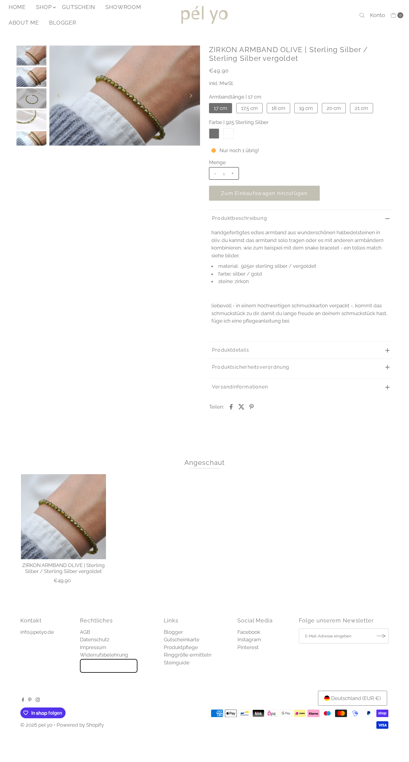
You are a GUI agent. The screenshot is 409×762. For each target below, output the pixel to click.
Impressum (93, 647)
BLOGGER (62, 22)
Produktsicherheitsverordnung (251, 367)
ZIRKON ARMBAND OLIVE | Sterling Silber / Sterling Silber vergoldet (63, 568)
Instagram (249, 639)
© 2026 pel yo (36, 725)
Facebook (248, 632)
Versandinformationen (240, 387)
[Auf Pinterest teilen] (251, 406)
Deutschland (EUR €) (356, 698)
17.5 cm (249, 108)
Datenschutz (94, 639)
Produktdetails (230, 350)
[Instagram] (38, 700)
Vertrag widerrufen (109, 666)
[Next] (190, 95)
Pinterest (248, 647)
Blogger (173, 632)
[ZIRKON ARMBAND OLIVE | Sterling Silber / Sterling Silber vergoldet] (63, 516)
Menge (217, 162)
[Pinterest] (29, 700)
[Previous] (59, 95)
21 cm (361, 108)
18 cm (278, 108)
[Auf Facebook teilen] (231, 406)
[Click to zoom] (190, 55)
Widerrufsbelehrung (104, 655)
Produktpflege (181, 647)
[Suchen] (362, 15)
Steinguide (177, 663)
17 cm (220, 108)
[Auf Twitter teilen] (241, 406)
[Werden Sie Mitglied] (381, 635)
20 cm (334, 108)
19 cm (306, 108)
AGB (85, 632)
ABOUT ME (24, 22)
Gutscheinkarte (181, 639)
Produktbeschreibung (239, 218)
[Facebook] (23, 700)
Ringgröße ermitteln (187, 655)
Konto (377, 15)
